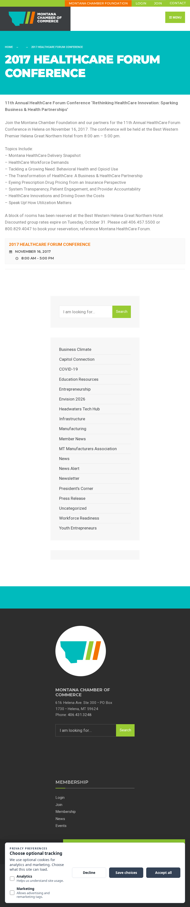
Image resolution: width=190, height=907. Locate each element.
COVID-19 (68, 369)
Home (9, 47)
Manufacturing (72, 428)
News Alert (69, 468)
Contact (178, 3)
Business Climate (75, 349)
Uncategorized (73, 508)
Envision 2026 (72, 399)
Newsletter (69, 478)
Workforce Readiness (79, 518)
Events (61, 825)
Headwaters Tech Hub (79, 408)
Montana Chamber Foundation (98, 3)
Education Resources (78, 379)
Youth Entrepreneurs (78, 528)
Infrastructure (72, 418)
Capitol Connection (77, 359)
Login (141, 3)
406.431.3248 (80, 715)
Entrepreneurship (75, 389)
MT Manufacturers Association (88, 448)
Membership (65, 811)
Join (158, 3)
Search (121, 311)
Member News (72, 438)
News (64, 458)
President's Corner (76, 488)
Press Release (72, 498)
